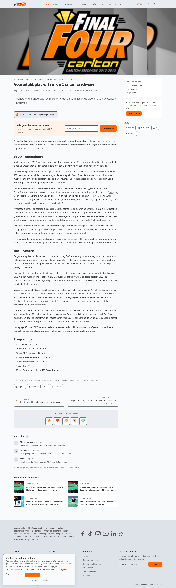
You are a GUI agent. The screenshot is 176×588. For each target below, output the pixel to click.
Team (85, 556)
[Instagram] (98, 534)
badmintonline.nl (20, 79)
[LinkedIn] (113, 534)
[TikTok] (90, 534)
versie (152, 585)
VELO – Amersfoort (134, 85)
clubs (94, 4)
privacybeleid (63, 569)
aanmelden (108, 128)
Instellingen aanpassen (39, 581)
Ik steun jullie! (132, 113)
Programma (131, 93)
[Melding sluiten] (115, 124)
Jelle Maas (88, 225)
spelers (83, 4)
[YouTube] (106, 534)
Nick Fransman (43, 216)
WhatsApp (35, 387)
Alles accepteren (33, 575)
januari (41, 79)
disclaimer (144, 585)
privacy (136, 585)
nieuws (46, 4)
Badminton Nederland (93, 564)
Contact (86, 575)
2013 (35, 79)
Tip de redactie (89, 572)
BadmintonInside (90, 560)
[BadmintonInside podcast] (148, 4)
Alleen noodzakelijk (15, 575)
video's (118, 4)
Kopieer (21, 387)
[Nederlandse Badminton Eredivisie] (140, 4)
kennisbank (69, 4)
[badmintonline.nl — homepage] (20, 4)
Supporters (88, 568)
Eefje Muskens (73, 225)
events (55, 4)
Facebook (58, 387)
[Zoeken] (159, 4)
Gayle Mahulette (64, 220)
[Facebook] (82, 534)
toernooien (106, 4)
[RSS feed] (121, 534)
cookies (159, 585)
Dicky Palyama (78, 199)
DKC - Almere (131, 89)
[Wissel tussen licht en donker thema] (154, 4)
